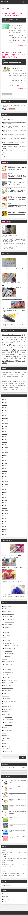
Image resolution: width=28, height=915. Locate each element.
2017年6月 (5, 463)
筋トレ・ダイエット (8, 640)
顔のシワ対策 (7, 698)
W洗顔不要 (19, 335)
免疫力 (7, 354)
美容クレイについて (7, 740)
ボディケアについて (7, 706)
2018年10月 (5, 423)
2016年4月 (5, 500)
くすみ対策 (7, 748)
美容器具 (5, 743)
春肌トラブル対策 (8, 722)
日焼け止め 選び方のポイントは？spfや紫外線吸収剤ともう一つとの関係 (17, 206)
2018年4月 (5, 439)
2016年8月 (5, 489)
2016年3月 (5, 502)
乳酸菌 (4, 352)
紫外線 (19, 361)
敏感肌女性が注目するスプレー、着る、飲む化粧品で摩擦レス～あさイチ (17, 168)
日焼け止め (13, 358)
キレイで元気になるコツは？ (8, 614)
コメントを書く (7, 63)
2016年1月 (5, 508)
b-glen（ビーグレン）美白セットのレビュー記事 (11, 852)
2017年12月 (5, 447)
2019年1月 (5, 415)
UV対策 (15, 335)
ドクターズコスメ (20, 345)
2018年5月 (5, 436)
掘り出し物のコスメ (7, 730)
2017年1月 (5, 476)
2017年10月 (5, 452)
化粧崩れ (20, 354)
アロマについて (8, 616)
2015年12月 (5, 510)
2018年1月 (5, 444)
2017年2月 (5, 473)
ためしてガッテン (10, 337)
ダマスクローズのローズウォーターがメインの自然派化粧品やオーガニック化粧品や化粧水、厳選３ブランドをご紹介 (17, 177)
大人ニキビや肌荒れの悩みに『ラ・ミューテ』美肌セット (13, 596)
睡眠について (7, 637)
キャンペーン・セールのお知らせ (9, 701)
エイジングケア (8, 339)
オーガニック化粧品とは (8, 611)
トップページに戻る (7, 94)
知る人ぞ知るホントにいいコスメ (9, 680)
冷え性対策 (7, 629)
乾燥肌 (8, 352)
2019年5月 (5, 407)
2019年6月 (5, 405)
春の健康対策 (8, 656)
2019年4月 (5, 410)
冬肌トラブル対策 (8, 717)
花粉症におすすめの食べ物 (11, 645)
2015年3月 (5, 534)
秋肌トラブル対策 (8, 725)
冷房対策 (6, 632)
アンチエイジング (18, 337)
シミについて (7, 751)
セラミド (13, 345)
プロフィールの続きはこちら (7, 248)
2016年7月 (5, 492)
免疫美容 (11, 354)
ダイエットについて (8, 619)
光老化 (4, 354)
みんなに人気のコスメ (7, 682)
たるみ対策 (5, 693)
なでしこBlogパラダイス (6, 885)
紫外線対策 (5, 735)
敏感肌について (6, 608)
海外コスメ (12, 361)
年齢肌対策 (5, 727)
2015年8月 (5, 521)
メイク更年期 (13, 350)
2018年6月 (5, 434)
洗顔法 (20, 62)
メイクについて (6, 709)
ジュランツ (18, 342)
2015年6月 (5, 526)
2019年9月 (5, 399)
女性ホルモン (18, 356)
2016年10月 (5, 484)
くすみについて (8, 664)
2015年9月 (5, 518)
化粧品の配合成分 (8, 672)
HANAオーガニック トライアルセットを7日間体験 (12, 299)
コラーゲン (10, 342)
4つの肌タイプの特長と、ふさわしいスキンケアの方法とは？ (14, 14)
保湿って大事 (7, 669)
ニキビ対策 (5, 703)
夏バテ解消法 (7, 635)
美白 (23, 361)
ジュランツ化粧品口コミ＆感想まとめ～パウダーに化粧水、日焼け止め (17, 183)
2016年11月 (5, 481)
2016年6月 (5, 494)
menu (25, 1)
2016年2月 (5, 505)
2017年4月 (5, 468)
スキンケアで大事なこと (15, 19)
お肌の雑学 (6, 62)
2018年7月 (5, 431)
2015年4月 (5, 531)
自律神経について (8, 651)
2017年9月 (5, 455)
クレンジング (7, 666)
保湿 (12, 352)
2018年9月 (5, 426)
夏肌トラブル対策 (8, 719)
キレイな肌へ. (5, 2)
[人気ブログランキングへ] (12, 109)
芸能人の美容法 (6, 606)
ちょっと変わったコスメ (8, 688)
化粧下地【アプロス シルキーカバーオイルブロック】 (13, 567)
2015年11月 (5, 513)
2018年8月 (5, 428)
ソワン (19, 555)
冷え (15, 354)
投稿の (5, 896)
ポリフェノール (15, 347)
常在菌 (23, 356)
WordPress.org (6, 901)
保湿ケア (17, 352)
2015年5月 (5, 529)
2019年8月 (5, 402)
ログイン (5, 893)
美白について (5, 746)
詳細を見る (21, 45)
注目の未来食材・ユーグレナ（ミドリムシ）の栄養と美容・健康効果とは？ (16, 191)
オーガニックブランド (19, 339)
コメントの (6, 899)
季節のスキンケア (6, 714)
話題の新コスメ (6, 685)
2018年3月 (5, 442)
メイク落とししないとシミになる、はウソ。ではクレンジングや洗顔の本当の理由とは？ (13, 54)
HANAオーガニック (7, 335)
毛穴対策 (7, 361)
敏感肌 (6, 358)
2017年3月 (5, 471)
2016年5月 (5, 497)
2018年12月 (5, 418)
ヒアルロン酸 (7, 347)
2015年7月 (5, 523)
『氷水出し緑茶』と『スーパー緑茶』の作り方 (17, 864)
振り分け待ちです (6, 690)
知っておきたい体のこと (8, 624)
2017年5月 (5, 465)
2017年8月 (5, 457)
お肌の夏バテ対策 (9, 653)
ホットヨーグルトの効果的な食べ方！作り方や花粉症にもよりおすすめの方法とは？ (17, 198)
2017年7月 (5, 460)
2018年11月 (5, 420)
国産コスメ (13, 356)
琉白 (16, 361)
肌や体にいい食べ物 (8, 643)
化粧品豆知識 (5, 711)
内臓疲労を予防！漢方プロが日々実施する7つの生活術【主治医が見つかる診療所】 (17, 213)
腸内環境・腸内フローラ (9, 648)
